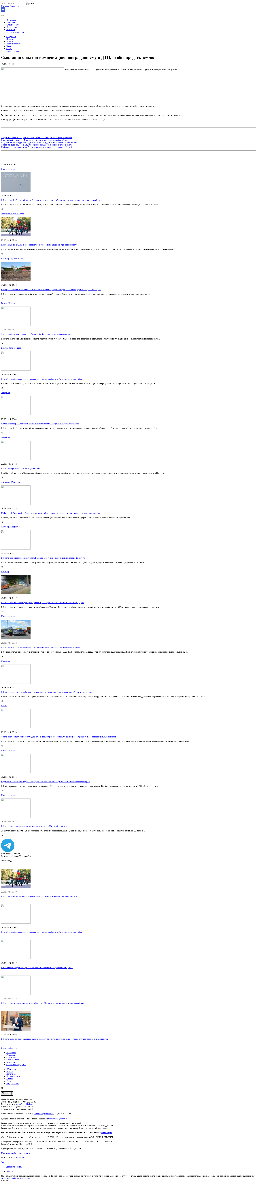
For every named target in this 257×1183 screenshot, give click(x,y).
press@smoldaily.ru (24, 1104)
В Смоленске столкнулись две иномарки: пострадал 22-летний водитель (34, 826)
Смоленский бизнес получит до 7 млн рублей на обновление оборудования (35, 334)
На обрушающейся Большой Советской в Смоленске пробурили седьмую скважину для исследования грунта (51, 289)
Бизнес (9, 46)
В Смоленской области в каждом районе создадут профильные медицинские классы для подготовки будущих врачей (54, 1039)
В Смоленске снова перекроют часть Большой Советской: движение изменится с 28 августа (43, 558)
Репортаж (10, 22)
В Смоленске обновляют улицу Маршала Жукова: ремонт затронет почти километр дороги (42, 602)
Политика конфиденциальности (15, 1153)
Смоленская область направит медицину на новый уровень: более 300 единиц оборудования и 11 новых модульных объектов (58, 737)
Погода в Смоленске (10, 6)
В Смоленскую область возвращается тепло (21, 468)
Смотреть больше (9, 1048)
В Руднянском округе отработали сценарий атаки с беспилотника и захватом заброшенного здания (46, 692)
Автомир (10, 29)
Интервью (11, 20)
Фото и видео (12, 27)
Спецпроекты (12, 25)
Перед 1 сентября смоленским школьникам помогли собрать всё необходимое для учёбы (41, 379)
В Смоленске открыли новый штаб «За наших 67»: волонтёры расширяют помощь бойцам (42, 1003)
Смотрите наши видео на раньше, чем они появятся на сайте (36, 145)
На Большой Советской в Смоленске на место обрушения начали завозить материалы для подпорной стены (50, 513)
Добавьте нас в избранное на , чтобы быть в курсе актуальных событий (36, 147)
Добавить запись (14, 1167)
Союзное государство (16, 32)
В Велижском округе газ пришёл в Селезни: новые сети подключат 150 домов (37, 967)
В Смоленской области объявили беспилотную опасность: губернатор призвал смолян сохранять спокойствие (51, 200)
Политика (11, 41)
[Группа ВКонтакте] (3, 11)
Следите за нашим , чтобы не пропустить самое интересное (36, 137)
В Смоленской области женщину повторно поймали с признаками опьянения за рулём (40, 647)
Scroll (3, 1162)
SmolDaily (19, 1158)
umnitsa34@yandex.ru (43, 1114)
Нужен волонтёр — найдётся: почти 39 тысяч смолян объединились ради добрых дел (40, 424)
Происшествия (13, 44)
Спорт (9, 48)
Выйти (9, 1171)
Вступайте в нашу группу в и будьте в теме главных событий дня (39, 142)
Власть (9, 39)
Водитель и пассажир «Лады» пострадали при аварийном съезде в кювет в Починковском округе (45, 781)
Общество (11, 36)
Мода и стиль (12, 51)
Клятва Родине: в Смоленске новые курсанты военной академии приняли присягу (39, 245)
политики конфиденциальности (15, 1178)
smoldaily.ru (106, 1132)
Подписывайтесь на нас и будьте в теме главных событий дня (34, 140)
